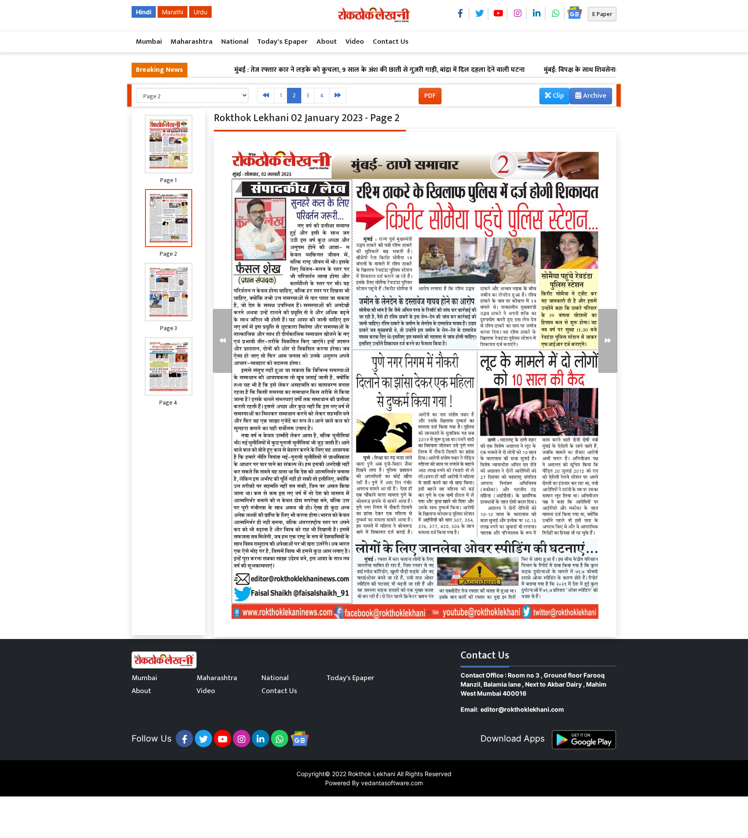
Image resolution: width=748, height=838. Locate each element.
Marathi (172, 12)
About (326, 41)
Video (354, 41)
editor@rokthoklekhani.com (522, 709)
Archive (593, 96)
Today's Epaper (282, 41)
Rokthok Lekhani (371, 773)
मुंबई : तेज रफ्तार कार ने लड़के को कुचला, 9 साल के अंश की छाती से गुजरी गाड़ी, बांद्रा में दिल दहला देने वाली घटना (341, 70)
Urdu (200, 12)
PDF (430, 96)
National (234, 41)
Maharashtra (192, 41)
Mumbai (149, 41)
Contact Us (391, 41)
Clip (557, 96)
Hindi (144, 12)
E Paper (602, 14)
